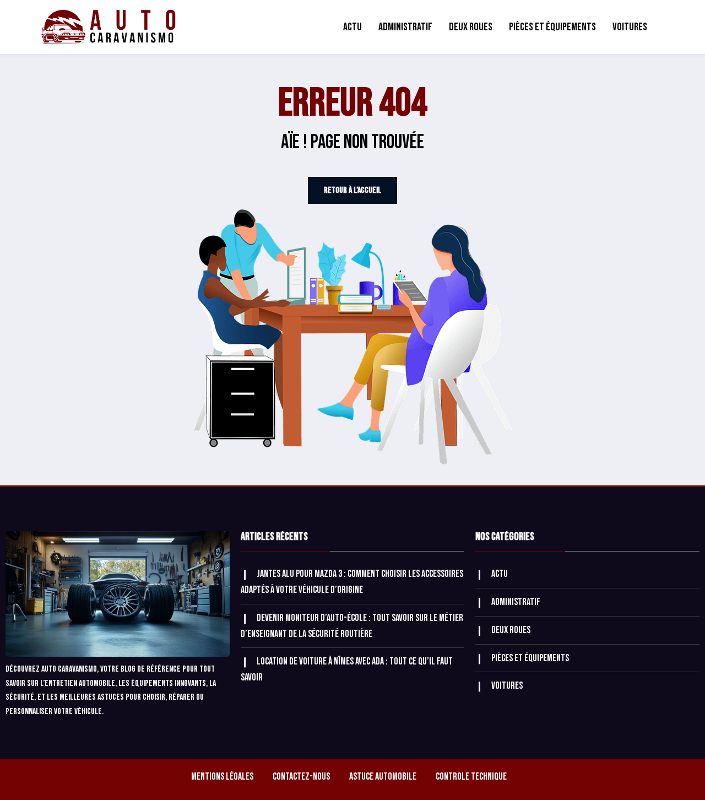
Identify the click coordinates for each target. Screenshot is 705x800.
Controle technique (471, 776)
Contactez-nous (301, 776)
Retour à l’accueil (352, 190)
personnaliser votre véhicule (54, 711)
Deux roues (470, 27)
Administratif (405, 27)
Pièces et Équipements (552, 27)
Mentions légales (222, 776)
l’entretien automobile (77, 683)
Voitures (629, 27)
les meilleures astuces (85, 697)
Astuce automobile (382, 776)
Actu (352, 27)
